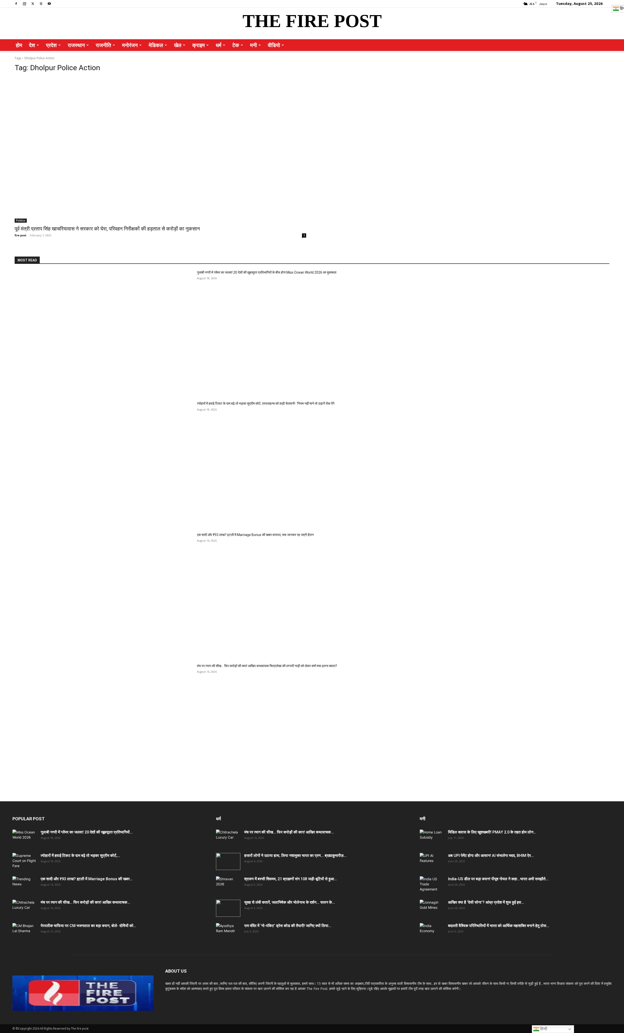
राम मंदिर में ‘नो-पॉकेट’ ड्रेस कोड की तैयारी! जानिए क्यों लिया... (287, 925)
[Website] (41, 3)
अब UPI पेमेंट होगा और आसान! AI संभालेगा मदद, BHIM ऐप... (491, 855)
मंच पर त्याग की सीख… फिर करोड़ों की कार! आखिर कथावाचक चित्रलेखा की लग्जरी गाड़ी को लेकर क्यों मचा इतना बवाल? (267, 666)
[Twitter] (32, 3)
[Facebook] (16, 3)
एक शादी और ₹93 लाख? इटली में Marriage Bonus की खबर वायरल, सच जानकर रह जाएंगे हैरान (255, 535)
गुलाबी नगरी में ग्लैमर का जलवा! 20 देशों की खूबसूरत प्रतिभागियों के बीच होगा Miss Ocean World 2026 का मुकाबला (266, 272)
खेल (177, 45)
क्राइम (198, 45)
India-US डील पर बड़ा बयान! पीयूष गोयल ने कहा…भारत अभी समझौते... (498, 879)
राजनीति (103, 45)
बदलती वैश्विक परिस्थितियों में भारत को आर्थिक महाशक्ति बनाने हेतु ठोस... (498, 925)
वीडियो (274, 45)
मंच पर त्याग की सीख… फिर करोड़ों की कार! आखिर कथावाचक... (85, 902)
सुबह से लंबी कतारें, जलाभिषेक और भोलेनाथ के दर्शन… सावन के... (289, 902)
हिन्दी (543, 1029)
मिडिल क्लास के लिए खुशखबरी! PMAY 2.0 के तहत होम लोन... (492, 832)
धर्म (218, 45)
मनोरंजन (130, 45)
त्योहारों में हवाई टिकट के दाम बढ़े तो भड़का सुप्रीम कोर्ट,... (80, 855)
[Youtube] (49, 3)
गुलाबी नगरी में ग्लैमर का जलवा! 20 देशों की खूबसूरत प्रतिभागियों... (87, 832)
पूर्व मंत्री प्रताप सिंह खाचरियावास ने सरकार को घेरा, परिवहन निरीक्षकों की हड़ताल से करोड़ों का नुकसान (107, 229)
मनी (253, 45)
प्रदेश (51, 45)
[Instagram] (24, 3)
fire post (20, 235)
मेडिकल (156, 45)
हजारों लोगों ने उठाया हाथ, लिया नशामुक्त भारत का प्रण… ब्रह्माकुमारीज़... (295, 855)
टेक (235, 45)
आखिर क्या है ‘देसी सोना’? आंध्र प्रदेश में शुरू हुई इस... (486, 902)
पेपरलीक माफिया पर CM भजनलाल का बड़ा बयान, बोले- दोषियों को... (88, 925)
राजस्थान (76, 45)
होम (19, 45)
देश (32, 45)
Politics (20, 220)
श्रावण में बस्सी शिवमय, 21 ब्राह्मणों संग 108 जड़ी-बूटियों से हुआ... (290, 879)
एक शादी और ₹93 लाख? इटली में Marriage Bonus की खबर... (87, 879)
